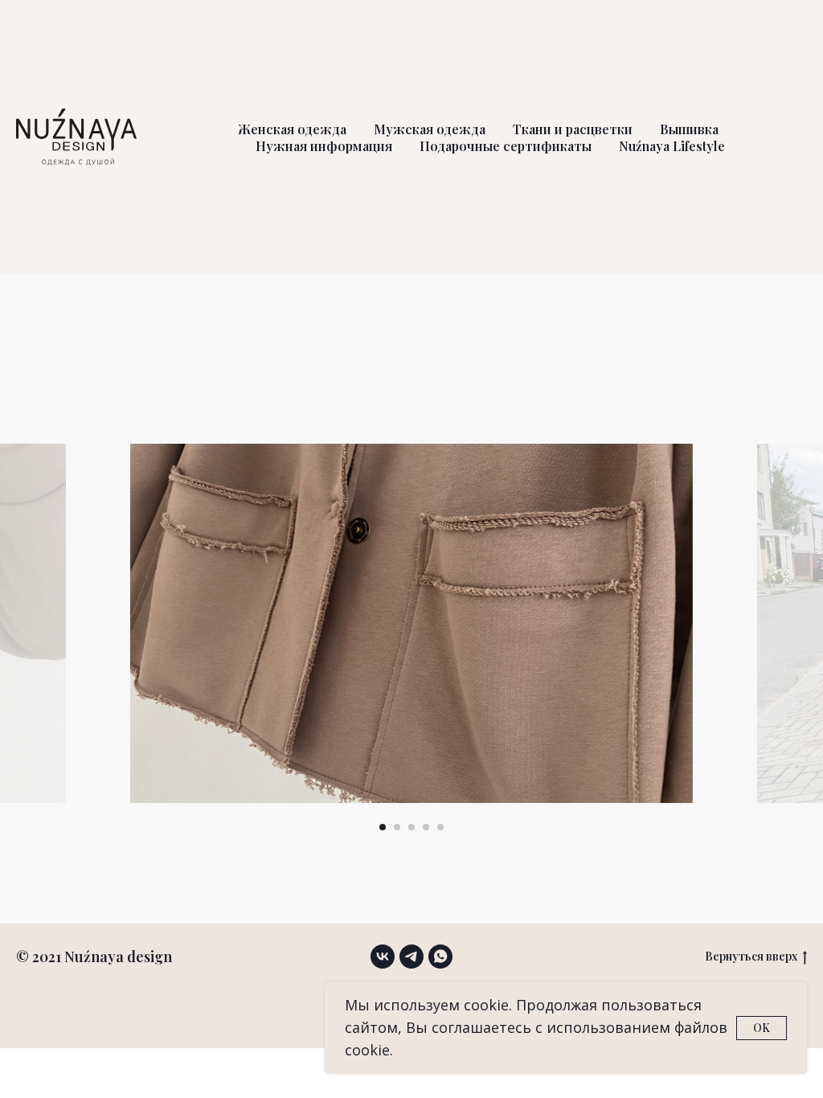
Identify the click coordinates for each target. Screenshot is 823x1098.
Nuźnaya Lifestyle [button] (672, 145)
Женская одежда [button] (292, 129)
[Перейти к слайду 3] (411, 827)
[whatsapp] (440, 956)
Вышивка (689, 129)
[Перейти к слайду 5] (440, 827)
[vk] (383, 956)
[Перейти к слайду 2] (397, 827)
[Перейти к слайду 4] (426, 827)
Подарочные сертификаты (506, 145)
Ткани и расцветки (573, 129)
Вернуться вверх (751, 956)
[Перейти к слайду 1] (382, 827)
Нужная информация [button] (324, 145)
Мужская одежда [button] (429, 129)
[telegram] (411, 956)
